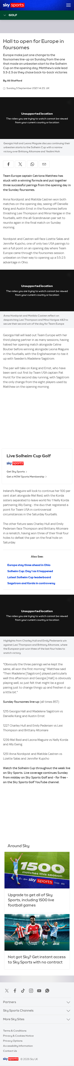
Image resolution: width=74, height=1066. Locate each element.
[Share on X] (20, 164)
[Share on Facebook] (8, 164)
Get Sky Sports (16, 471)
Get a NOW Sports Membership (25, 476)
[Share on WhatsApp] (32, 164)
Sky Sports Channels (18, 1010)
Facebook (15, 991)
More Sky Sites (13, 1019)
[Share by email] (44, 164)
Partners (9, 1002)
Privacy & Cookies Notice (18, 1035)
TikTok (23, 991)
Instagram (31, 991)
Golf (13, 15)
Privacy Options (12, 1041)
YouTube (39, 991)
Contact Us (10, 1051)
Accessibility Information (18, 1046)
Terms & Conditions (14, 1030)
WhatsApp (47, 991)
